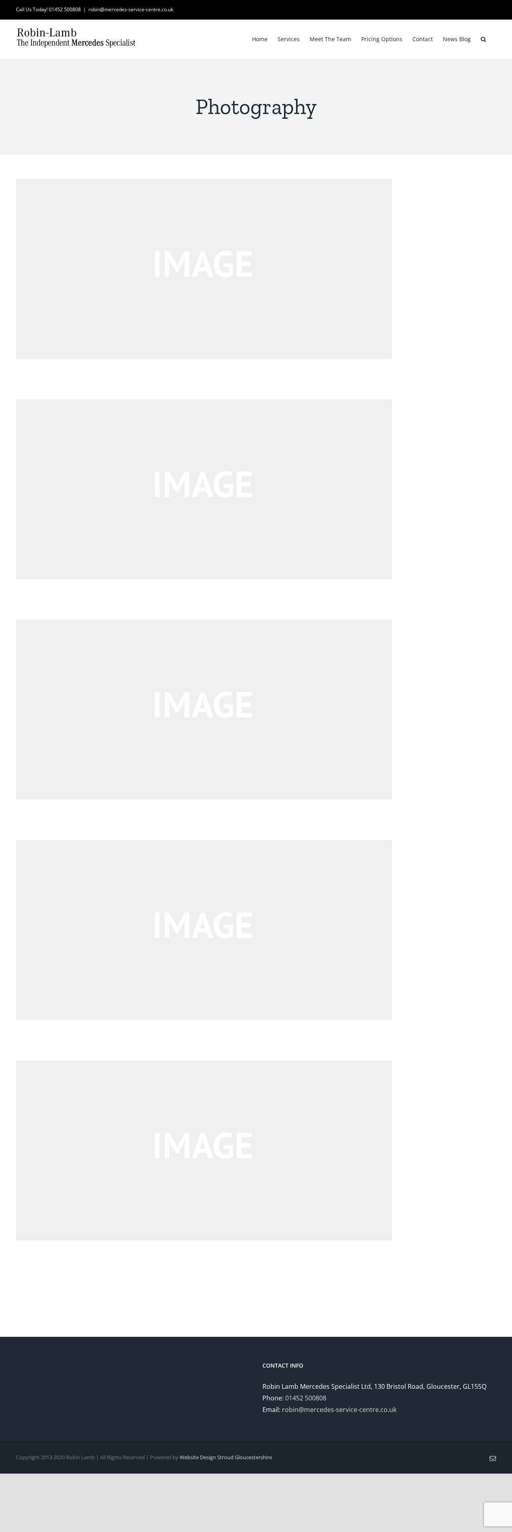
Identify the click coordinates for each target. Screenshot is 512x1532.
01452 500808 (305, 1398)
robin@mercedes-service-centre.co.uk (130, 9)
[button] (483, 38)
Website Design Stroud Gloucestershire (226, 1457)
